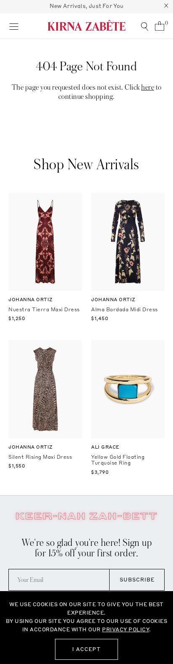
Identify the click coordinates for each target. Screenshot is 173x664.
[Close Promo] (166, 6)
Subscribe (137, 579)
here (147, 87)
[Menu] (13, 26)
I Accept (86, 649)
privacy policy (125, 629)
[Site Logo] (86, 25)
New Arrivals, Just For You (87, 6)
